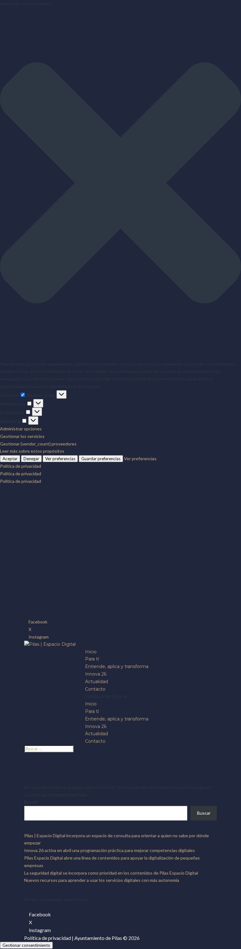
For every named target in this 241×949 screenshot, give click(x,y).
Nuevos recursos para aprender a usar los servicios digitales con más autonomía (101, 880)
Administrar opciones (21, 428)
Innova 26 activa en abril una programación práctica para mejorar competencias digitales (109, 850)
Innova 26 (95, 674)
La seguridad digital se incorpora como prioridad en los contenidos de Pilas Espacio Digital (111, 873)
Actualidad (96, 681)
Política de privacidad (20, 466)
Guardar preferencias (100, 458)
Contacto (95, 689)
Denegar (31, 458)
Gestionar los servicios (22, 436)
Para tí (92, 659)
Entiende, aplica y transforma (116, 666)
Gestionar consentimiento (26, 945)
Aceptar (10, 458)
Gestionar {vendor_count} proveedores (38, 443)
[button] (120, 184)
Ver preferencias (60, 458)
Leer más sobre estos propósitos (32, 451)
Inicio (91, 652)
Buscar (31, 802)
